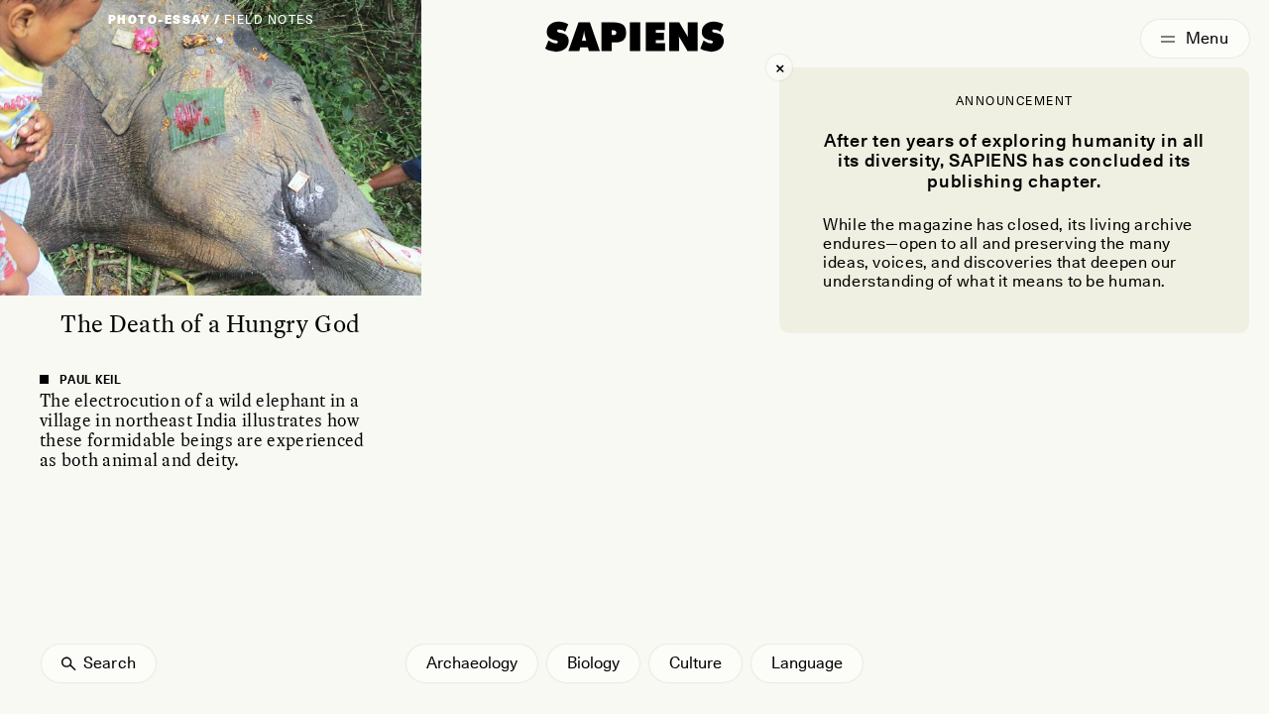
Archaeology (472, 663)
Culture (695, 663)
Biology (593, 663)
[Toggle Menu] (1195, 39)
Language (807, 663)
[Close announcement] (779, 67)
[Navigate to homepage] (634, 37)
